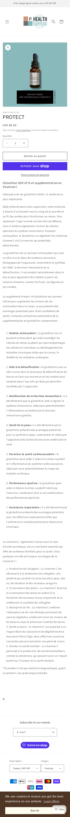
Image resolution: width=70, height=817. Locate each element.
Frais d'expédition (23, 130)
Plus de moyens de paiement (35, 174)
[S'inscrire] (53, 732)
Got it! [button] (35, 810)
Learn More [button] (51, 801)
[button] (7, 22)
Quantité (7, 136)
